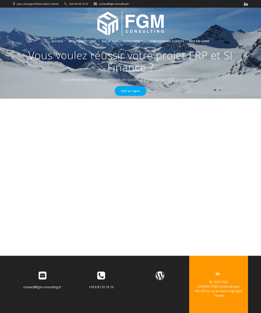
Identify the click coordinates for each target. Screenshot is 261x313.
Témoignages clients (166, 41)
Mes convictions (82, 41)
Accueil (57, 41)
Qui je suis (110, 41)
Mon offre (132, 41)
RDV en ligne (199, 41)
